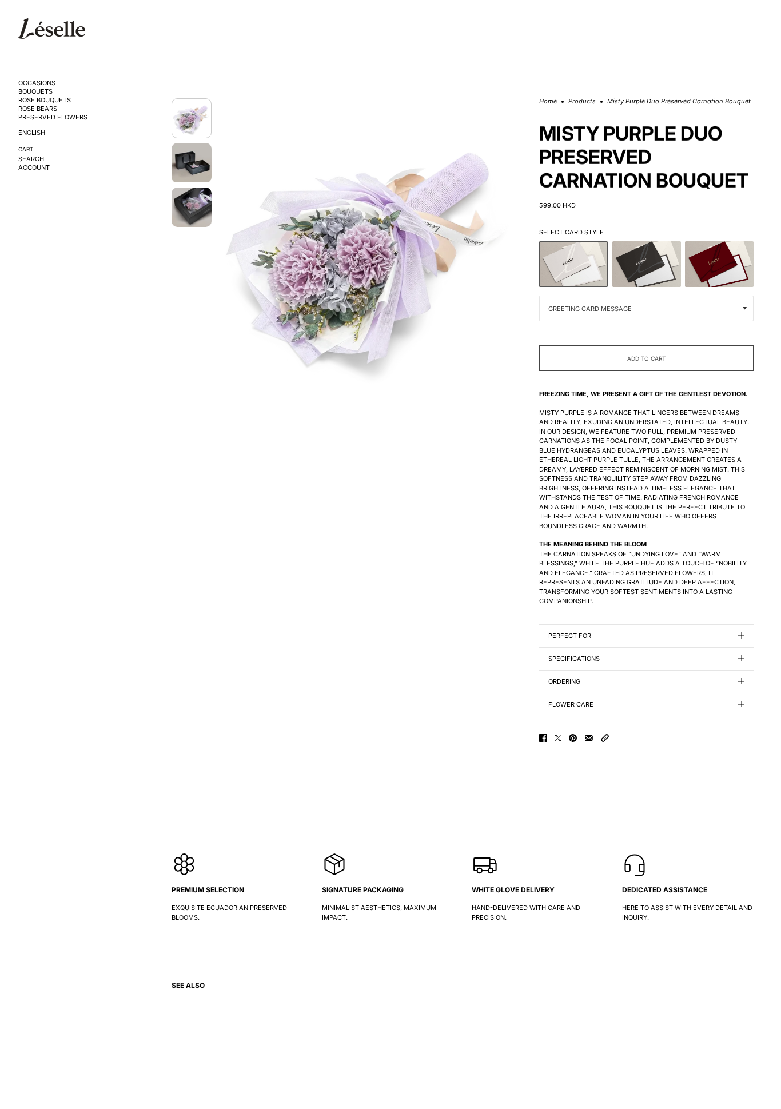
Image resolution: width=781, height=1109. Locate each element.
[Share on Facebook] (543, 738)
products (582, 101)
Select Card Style (571, 232)
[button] (605, 738)
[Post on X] (558, 738)
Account (34, 168)
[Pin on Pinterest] (573, 738)
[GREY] (573, 264)
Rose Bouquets (44, 100)
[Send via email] (589, 738)
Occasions (36, 83)
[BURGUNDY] (719, 264)
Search (31, 159)
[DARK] (646, 264)
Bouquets (35, 92)
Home (548, 101)
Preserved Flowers (52, 117)
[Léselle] (51, 28)
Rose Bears (37, 109)
